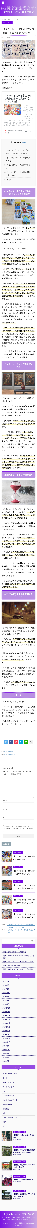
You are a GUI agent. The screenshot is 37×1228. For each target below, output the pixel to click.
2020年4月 (6, 1023)
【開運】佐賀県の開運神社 (11, 965)
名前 (5, 800)
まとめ (9, 179)
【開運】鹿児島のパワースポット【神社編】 (18, 969)
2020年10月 (6, 1015)
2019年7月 (6, 1057)
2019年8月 (6, 1053)
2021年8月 (6, 981)
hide (24, 142)
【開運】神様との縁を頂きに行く (14, 952)
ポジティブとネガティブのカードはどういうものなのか (18, 152)
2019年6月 (6, 1061)
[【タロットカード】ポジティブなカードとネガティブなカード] (21, 742)
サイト (5, 818)
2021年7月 (6, 985)
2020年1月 (6, 1034)
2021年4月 (6, 993)
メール (5, 809)
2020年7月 (6, 1019)
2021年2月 (6, 1000)
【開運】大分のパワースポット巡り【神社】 (18, 962)
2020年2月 (6, 1031)
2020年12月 (6, 1008)
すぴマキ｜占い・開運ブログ (18, 12)
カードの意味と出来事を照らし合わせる (18, 173)
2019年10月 (6, 1046)
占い (15, 754)
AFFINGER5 (18, 1225)
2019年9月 (6, 1050)
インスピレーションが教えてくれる (18, 159)
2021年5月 (6, 989)
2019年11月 (6, 1042)
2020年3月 (6, 1027)
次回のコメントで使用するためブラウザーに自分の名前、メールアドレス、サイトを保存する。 (18, 828)
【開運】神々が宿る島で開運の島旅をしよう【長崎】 (18, 957)
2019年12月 (6, 1038)
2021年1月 (5, 1004)
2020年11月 (6, 1012)
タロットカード (8, 751)
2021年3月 (6, 997)
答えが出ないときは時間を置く (18, 166)
